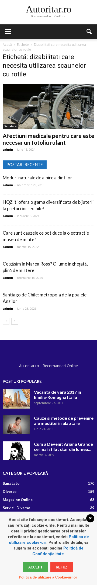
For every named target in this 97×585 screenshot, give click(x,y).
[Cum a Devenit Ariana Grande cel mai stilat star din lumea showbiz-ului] (16, 450)
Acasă (7, 44)
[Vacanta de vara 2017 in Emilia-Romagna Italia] (16, 399)
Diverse (9, 491)
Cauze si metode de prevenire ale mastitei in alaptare (63, 420)
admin (8, 149)
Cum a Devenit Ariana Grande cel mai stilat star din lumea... (63, 446)
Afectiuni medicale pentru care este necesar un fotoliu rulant (48, 139)
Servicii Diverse (16, 507)
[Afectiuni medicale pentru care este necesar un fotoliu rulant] (48, 106)
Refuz (61, 567)
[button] (89, 31)
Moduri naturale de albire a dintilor (37, 177)
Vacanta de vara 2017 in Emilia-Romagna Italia (57, 394)
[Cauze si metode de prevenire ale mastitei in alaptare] (16, 424)
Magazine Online (18, 499)
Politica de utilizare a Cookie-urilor (48, 577)
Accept (35, 567)
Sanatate (10, 126)
